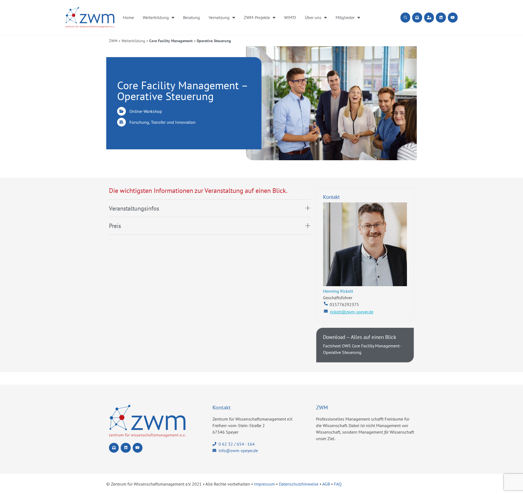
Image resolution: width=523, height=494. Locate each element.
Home (128, 17)
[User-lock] (429, 17)
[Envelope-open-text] (417, 17)
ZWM (113, 40)
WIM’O (290, 17)
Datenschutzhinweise (298, 484)
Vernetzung (219, 17)
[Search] (405, 17)
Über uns (313, 17)
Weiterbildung (156, 17)
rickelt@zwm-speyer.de (351, 311)
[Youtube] (453, 17)
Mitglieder (345, 17)
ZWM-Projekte (257, 17)
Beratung (191, 17)
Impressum (264, 484)
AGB (326, 484)
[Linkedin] (441, 17)
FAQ (338, 484)
